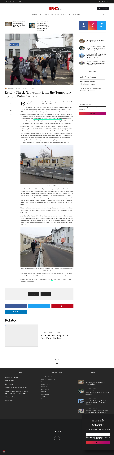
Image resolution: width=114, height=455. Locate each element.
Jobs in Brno (45, 389)
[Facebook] (99, 1)
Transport (18, 88)
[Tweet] (10, 107)
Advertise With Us (46, 377)
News (17, 21)
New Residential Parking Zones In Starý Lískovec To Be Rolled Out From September (43, 27)
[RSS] (104, 14)
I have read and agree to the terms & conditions (99, 437)
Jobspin (93, 77)
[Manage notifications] (3, 451)
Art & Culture (55, 14)
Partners (43, 391)
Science (63, 14)
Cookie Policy (45, 384)
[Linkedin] (61, 431)
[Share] (10, 103)
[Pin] (10, 110)
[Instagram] (104, 1)
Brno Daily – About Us (48, 379)
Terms (43, 396)
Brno (46, 14)
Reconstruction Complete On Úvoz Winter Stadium (19, 25)
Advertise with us (10, 397)
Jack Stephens (11, 88)
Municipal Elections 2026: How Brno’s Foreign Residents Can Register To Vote (95, 63)
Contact (43, 382)
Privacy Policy (9, 400)
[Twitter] (102, 1)
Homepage (44, 386)
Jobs (69, 14)
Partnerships (76, 14)
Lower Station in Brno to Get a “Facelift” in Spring (47, 118)
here (52, 279)
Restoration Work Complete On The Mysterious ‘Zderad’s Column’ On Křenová (96, 55)
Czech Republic (36, 14)
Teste (43, 399)
